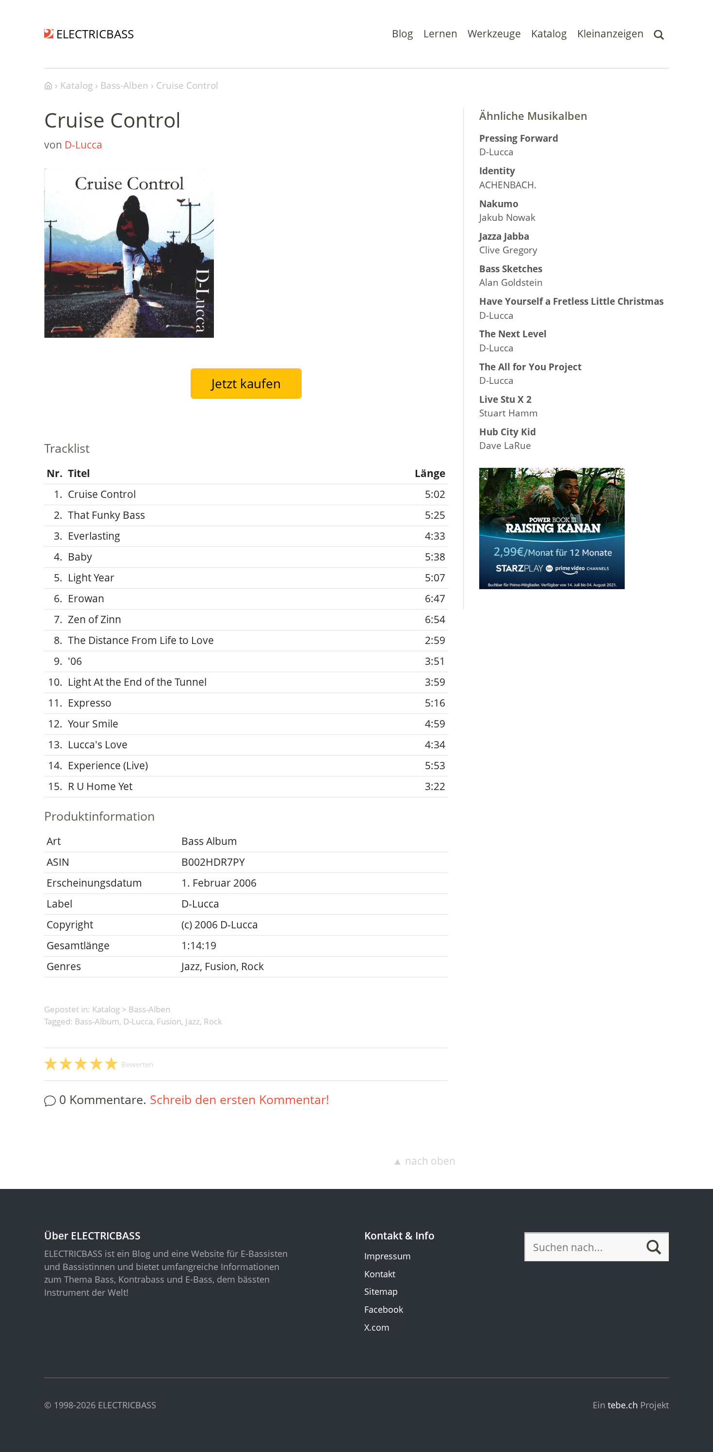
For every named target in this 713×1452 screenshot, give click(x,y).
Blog (402, 33)
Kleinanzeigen (610, 33)
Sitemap (381, 1291)
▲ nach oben (423, 1161)
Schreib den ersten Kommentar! (239, 1099)
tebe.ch (623, 1405)
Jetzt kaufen (246, 383)
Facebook (383, 1309)
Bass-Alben (149, 1009)
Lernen (440, 33)
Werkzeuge (494, 33)
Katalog (549, 33)
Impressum (387, 1256)
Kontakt (379, 1274)
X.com (376, 1327)
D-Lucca (83, 144)
